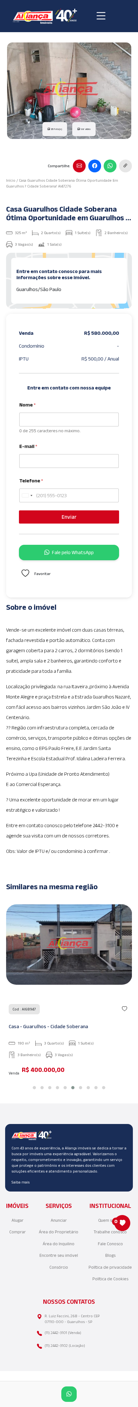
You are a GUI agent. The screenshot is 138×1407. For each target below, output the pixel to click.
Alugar (17, 1220)
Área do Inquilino (58, 1243)
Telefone (31, 480)
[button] (34, 1087)
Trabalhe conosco (110, 1231)
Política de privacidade (110, 1267)
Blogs (110, 1255)
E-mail (28, 446)
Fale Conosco (110, 1243)
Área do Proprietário (58, 1231)
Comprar (17, 1231)
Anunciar (59, 1220)
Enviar (69, 517)
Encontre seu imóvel (58, 1255)
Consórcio (58, 1267)
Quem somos (110, 1220)
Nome (27, 404)
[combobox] (27, 495)
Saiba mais (21, 1182)
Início (10, 180)
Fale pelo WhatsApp (73, 552)
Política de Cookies (110, 1278)
